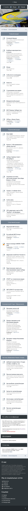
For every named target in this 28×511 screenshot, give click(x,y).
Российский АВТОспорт (13, 234)
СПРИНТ (22, 247)
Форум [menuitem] (14, 7)
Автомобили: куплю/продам (15, 383)
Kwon (11, 451)
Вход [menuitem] (15, 2)
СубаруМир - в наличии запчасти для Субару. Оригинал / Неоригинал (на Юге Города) (11, 314)
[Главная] (14, 20)
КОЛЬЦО (10, 248)
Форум (4, 496)
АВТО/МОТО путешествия (14, 289)
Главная (23, 7)
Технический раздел (14, 129)
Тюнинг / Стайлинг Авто (13, 190)
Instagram (6, 484)
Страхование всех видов (13, 90)
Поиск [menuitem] (25, 29)
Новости (9, 82)
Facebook (6, 482)
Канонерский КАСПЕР (17, 350)
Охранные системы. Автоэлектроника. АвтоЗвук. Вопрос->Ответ (15, 178)
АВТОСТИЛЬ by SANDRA (17, 332)
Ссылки (6, 7)
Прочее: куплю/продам (13, 408)
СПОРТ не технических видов (15, 279)
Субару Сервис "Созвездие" (18, 167)
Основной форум (11, 38)
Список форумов (12, 455)
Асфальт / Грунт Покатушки (11, 59)
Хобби (17, 122)
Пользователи (6, 500)
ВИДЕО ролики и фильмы (17, 237)
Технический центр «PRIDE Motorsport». (11, 170)
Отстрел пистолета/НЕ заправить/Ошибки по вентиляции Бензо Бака (17, 150)
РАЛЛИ (16, 247)
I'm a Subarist (7, 486)
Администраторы (11, 431)
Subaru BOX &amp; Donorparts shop (11, 168)
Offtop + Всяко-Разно (13, 119)
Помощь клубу (6, 502)
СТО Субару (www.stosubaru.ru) (19, 168)
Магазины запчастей (12, 308)
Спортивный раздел (14, 222)
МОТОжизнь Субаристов (14, 110)
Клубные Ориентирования (11, 60)
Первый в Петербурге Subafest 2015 (18, 42)
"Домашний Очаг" (11, 122)
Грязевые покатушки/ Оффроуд (19, 59)
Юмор (8, 67)
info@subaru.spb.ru (8, 488)
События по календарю (13, 75)
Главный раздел (14, 34)
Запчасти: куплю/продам (14, 391)
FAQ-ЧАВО (9, 134)
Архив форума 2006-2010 (9, 498)
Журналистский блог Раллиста (15, 254)
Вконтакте (6, 481)
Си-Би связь (10, 200)
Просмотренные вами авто (14, 374)
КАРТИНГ (16, 248)
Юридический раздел (13, 101)
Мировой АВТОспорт (12, 226)
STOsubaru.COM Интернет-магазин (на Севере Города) (18, 312)
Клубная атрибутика (11, 44)
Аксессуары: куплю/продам (14, 399)
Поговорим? (17, 120)
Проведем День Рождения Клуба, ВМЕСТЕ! (18, 57)
